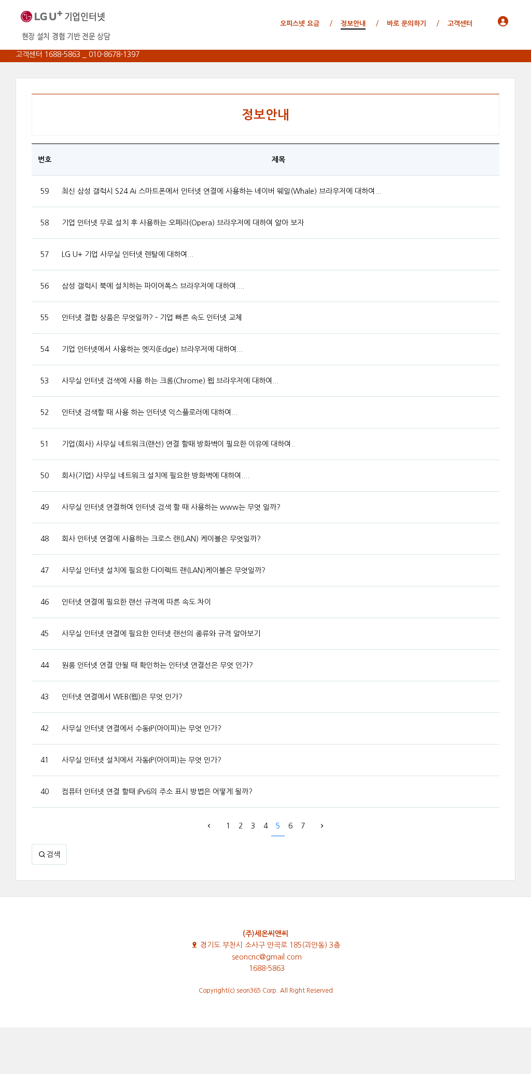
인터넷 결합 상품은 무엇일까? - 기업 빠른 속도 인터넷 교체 (152, 317)
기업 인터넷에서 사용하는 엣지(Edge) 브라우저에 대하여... (152, 349)
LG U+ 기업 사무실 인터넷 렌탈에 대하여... (127, 254)
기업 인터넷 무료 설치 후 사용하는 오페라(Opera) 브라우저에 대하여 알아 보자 (183, 222)
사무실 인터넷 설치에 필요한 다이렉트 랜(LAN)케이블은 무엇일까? (164, 570)
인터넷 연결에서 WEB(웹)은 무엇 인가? (122, 696)
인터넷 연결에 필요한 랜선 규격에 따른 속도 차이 (136, 602)
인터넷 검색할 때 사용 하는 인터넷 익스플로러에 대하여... (149, 412)
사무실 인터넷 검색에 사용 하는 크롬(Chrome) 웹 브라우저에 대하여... (170, 380)
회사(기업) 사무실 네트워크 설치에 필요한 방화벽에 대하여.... (155, 475)
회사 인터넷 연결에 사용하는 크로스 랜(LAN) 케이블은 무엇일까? (161, 538)
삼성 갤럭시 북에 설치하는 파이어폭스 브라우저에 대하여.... (153, 286)
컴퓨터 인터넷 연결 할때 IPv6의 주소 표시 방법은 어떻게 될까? (157, 791)
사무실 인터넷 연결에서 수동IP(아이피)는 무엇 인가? (141, 728)
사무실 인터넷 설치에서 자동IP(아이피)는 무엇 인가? (141, 760)
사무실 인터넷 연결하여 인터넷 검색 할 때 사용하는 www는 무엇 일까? (171, 507)
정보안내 (265, 115)
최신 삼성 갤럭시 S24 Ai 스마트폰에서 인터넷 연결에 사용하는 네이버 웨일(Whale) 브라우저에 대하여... (221, 191)
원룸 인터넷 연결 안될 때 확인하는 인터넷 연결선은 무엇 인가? (157, 665)
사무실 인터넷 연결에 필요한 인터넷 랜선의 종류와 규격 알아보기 (161, 633)
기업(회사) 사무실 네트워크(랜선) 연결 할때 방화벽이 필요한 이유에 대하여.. (178, 444)
